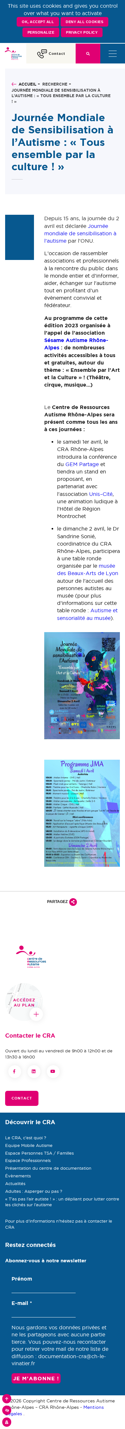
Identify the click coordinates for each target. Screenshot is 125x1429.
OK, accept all (38, 22)
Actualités (15, 1183)
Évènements (18, 1176)
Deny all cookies (84, 22)
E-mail (22, 1303)
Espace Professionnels (28, 1160)
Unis (94, 494)
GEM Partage (82, 464)
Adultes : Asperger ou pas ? (33, 1191)
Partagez (57, 901)
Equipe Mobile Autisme (29, 1145)
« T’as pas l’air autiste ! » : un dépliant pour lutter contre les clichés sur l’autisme (62, 1202)
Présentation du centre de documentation (48, 1168)
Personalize (41, 32)
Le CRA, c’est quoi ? (25, 1137)
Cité (108, 494)
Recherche (54, 84)
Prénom (22, 1279)
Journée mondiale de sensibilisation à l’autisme (80, 233)
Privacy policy (81, 32)
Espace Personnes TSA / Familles (39, 1153)
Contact (22, 1098)
